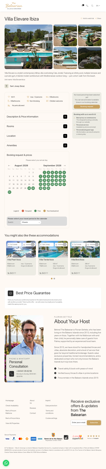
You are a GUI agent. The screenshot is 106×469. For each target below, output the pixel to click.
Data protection (51, 406)
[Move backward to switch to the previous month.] (9, 165)
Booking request (86, 106)
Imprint (48, 401)
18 (56, 180)
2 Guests (25, 222)
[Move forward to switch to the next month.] (64, 165)
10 (52, 176)
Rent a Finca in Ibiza (13, 418)
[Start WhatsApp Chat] (6, 463)
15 (44, 180)
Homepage (10, 401)
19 (60, 180)
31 (9, 192)
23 (48, 184)
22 (44, 184)
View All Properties (12, 423)
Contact (33, 413)
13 (64, 176)
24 (52, 184)
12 (60, 176)
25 (56, 184)
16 (48, 180)
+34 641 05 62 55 (24, 371)
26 (60, 184)
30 (33, 188)
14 (41, 180)
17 (52, 180)
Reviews (33, 408)
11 (56, 176)
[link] (87, 5)
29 (29, 188)
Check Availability (12, 406)
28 (41, 188)
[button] (88, 18)
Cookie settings (51, 418)
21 (41, 184)
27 (64, 184)
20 (64, 180)
